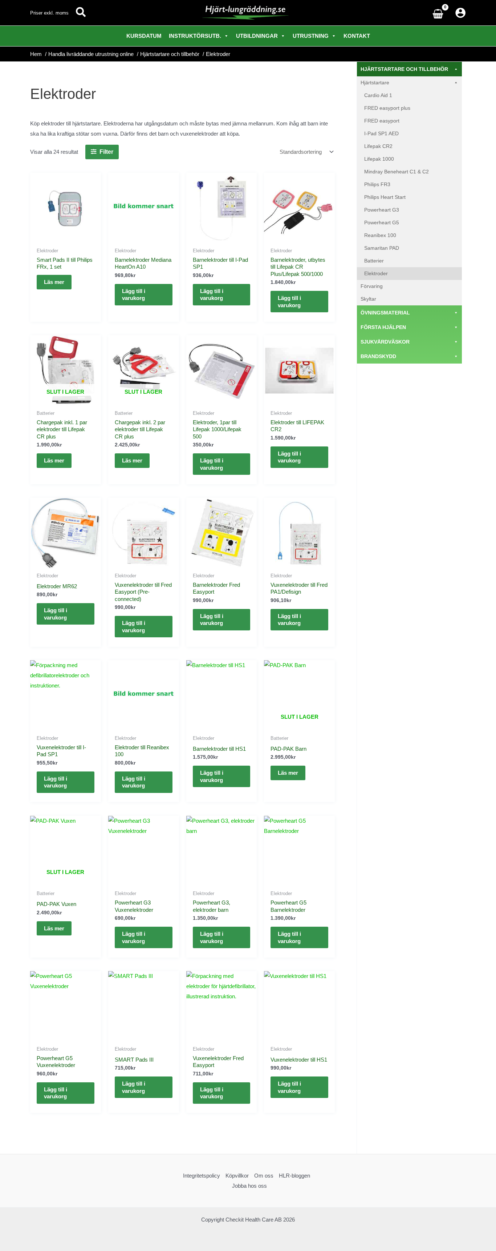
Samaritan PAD (381, 248)
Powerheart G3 (381, 210)
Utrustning (311, 36)
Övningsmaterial (385, 313)
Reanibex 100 (380, 235)
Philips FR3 (377, 184)
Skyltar (368, 299)
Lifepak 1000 (379, 159)
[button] (81, 12)
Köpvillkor (237, 1175)
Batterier (374, 261)
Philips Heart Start (385, 197)
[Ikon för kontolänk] (460, 12)
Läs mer (54, 282)
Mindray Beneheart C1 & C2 (396, 172)
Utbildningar (257, 36)
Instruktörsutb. (195, 36)
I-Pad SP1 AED (381, 133)
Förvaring (372, 286)
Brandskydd (378, 356)
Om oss (263, 1175)
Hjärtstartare (375, 82)
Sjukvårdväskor (385, 342)
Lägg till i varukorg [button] (133, 294)
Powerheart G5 (381, 222)
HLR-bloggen (294, 1175)
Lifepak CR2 (378, 146)
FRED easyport (381, 121)
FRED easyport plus (387, 108)
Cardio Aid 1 (378, 95)
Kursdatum (144, 36)
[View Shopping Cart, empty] (440, 13)
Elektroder (376, 273)
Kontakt (356, 36)
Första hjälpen (383, 327)
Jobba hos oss (249, 1186)
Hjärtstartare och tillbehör (404, 69)
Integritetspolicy (201, 1175)
